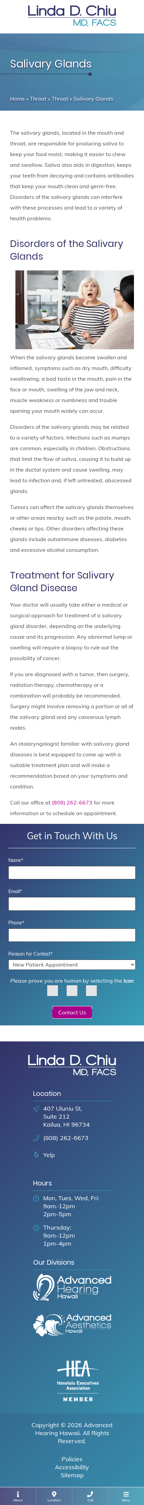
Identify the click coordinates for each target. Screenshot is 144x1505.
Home (17, 98)
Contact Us (72, 1012)
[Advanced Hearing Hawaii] (72, 1293)
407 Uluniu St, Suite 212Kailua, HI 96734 (66, 1116)
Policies (72, 1459)
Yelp (49, 1155)
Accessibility (72, 1467)
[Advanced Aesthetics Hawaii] (72, 1331)
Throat (38, 98)
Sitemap (72, 1475)
